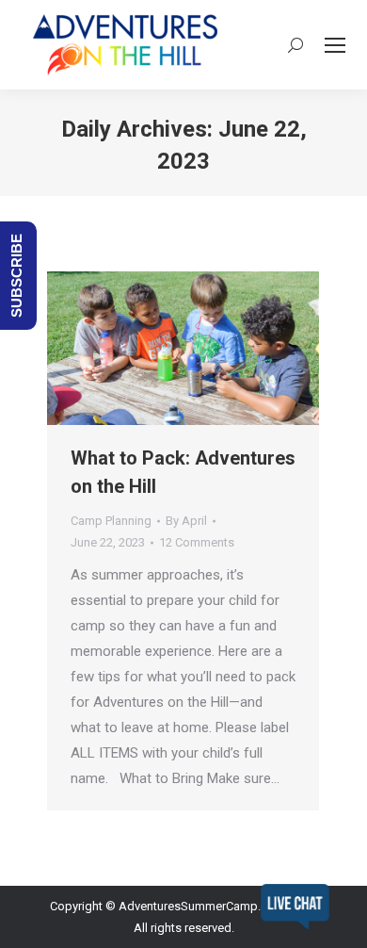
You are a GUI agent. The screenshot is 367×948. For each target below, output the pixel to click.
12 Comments (196, 542)
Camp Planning (111, 521)
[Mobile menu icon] (335, 45)
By (186, 521)
